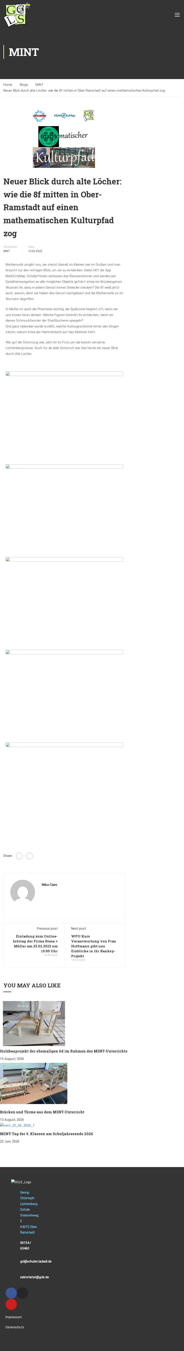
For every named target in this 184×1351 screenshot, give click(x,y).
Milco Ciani (49, 885)
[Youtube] (11, 1304)
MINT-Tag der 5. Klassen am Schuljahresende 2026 (46, 1133)
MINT (39, 85)
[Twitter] (29, 856)
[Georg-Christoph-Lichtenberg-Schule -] (16, 14)
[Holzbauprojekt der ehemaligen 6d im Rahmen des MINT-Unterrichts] (33, 1023)
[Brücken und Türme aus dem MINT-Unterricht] (33, 1084)
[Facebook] (19, 856)
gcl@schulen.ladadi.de (36, 1261)
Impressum (14, 1317)
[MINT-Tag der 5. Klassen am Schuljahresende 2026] (17, 1125)
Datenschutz (15, 1327)
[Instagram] (22, 1293)
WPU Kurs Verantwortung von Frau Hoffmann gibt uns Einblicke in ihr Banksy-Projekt (93, 946)
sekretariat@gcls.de (34, 1277)
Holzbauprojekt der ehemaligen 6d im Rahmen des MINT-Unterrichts (63, 1051)
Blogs (24, 85)
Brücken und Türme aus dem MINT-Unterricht (42, 1112)
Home (7, 85)
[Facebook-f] (11, 1293)
